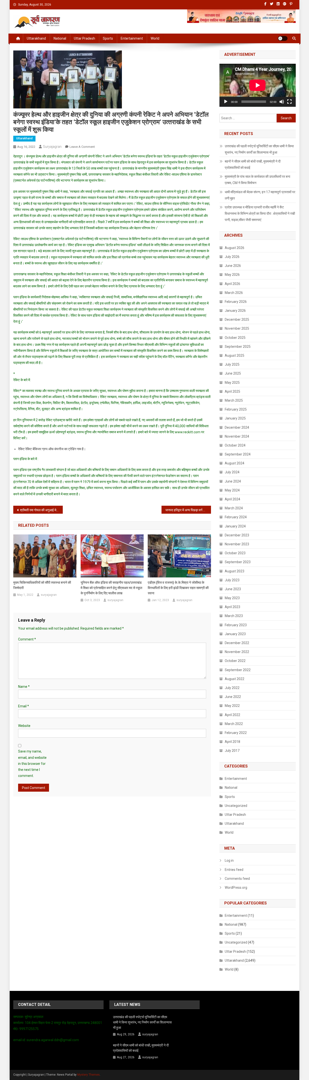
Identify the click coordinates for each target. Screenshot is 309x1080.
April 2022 (232, 715)
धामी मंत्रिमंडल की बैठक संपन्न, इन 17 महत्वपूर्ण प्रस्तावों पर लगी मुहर (260, 195)
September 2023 (238, 562)
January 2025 (235, 418)
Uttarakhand (36, 38)
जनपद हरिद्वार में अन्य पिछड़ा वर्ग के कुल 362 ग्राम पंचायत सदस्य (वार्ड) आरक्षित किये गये (188, 510)
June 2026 (233, 266)
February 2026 (236, 302)
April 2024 (232, 499)
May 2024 (232, 490)
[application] (257, 85)
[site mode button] (283, 38)
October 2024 (235, 445)
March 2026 (234, 293)
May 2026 (232, 275)
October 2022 (235, 661)
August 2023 (234, 571)
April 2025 (232, 391)
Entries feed (234, 870)
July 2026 (232, 257)
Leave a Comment (82, 147)
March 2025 (234, 400)
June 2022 (233, 697)
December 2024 (237, 427)
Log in (229, 860)
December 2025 (237, 319)
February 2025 (236, 409)
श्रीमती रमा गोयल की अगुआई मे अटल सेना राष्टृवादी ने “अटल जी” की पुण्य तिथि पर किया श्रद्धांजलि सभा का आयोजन (41, 510)
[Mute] (281, 101)
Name (24, 687)
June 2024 (233, 481)
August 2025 (234, 355)
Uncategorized (236, 806)
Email (23, 706)
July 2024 (232, 472)
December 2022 (237, 643)
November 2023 (237, 544)
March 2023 (234, 616)
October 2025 (235, 338)
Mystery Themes (88, 1074)
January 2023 (235, 634)
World (155, 38)
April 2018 (232, 742)
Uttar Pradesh (84, 38)
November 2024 (237, 436)
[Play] (225, 101)
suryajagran (52, 147)
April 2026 (232, 284)
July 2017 (232, 751)
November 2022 (237, 652)
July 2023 (232, 580)
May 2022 (232, 706)
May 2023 (232, 598)
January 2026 (235, 311)
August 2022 (234, 679)
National (60, 38)
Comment (27, 639)
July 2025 (232, 364)
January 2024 (235, 526)
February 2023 (236, 625)
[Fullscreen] (289, 101)
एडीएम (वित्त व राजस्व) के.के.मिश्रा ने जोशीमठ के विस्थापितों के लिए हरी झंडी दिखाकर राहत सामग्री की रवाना (178, 588)
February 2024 (236, 517)
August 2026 (234, 248)
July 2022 (232, 688)
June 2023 (233, 589)
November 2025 (237, 328)
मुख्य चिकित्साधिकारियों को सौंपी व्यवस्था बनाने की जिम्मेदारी (42, 585)
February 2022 (236, 733)
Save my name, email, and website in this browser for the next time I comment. (32, 763)
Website (24, 726)
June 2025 (233, 373)
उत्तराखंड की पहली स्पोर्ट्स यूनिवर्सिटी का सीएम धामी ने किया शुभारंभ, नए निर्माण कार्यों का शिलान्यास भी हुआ (259, 149)
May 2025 (232, 382)
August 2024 (234, 463)
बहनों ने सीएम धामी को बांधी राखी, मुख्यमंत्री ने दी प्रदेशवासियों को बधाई (253, 164)
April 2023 (232, 607)
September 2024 (238, 454)
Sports (108, 38)
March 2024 (234, 508)
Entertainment (132, 38)
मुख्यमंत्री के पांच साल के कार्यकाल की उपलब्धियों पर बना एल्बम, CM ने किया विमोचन (257, 180)
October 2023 (235, 553)
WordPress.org (236, 887)
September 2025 (238, 346)
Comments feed (237, 879)
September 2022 (238, 670)
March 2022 (234, 724)
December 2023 (237, 535)
